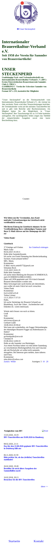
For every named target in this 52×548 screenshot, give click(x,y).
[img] (26, 12)
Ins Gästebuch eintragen (38, 247)
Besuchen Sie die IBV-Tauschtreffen (19, 480)
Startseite (14, 541)
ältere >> (44, 486)
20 (47, 361)
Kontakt (39, 541)
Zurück (7, 361)
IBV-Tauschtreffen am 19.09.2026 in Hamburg (24, 437)
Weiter (13, 361)
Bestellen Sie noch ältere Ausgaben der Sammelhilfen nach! (20, 469)
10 (44, 361)
